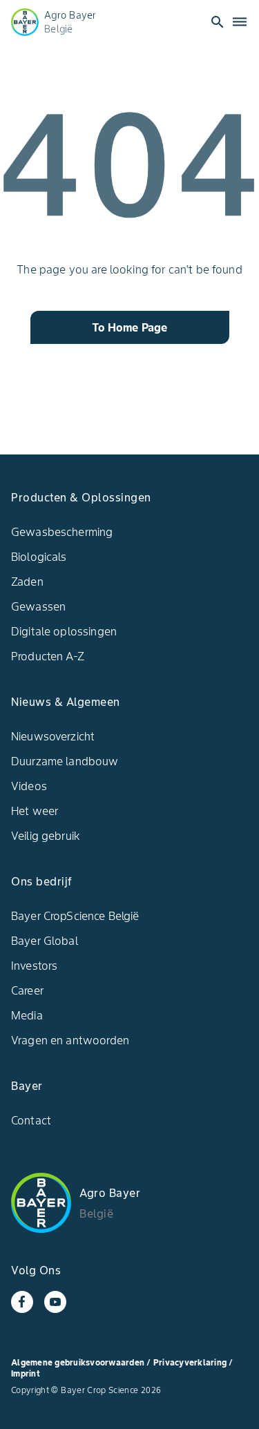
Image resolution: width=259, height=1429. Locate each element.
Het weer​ (34, 811)
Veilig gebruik (45, 836)
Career (27, 990)
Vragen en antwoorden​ (70, 1040)
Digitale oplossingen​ (64, 631)
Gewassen (38, 606)
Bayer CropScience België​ (75, 916)
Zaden (27, 581)
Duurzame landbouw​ (65, 761)
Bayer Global (44, 941)
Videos (29, 786)
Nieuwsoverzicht (53, 736)
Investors (34, 965)
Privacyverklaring (191, 1362)
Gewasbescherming (62, 532)
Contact (31, 1120)
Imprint (25, 1373)
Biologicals (39, 557)
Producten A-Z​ (47, 656)
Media (27, 1015)
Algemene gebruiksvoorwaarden (77, 1362)
